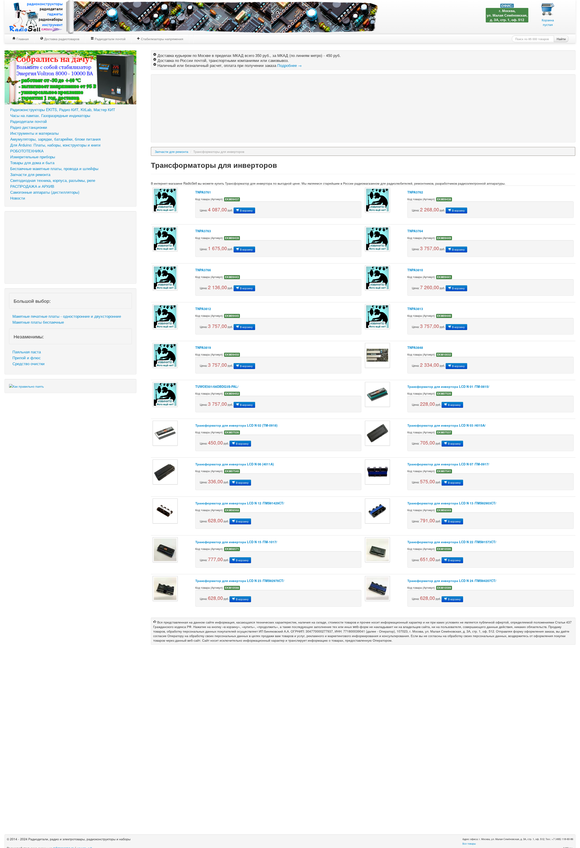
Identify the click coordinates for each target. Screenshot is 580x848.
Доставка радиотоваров (61, 39)
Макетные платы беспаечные (38, 322)
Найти (561, 39)
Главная (22, 39)
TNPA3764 (415, 231)
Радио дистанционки (28, 127)
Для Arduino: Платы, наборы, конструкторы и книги (55, 145)
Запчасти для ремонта (30, 174)
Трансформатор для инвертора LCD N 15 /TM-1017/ (236, 542)
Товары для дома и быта (32, 162)
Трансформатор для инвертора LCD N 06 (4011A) (234, 464)
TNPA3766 (203, 270)
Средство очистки (28, 363)
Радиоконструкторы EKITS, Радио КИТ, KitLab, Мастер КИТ (62, 109)
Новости (17, 198)
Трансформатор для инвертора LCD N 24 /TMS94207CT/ (451, 580)
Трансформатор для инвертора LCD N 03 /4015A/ (446, 425)
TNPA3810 (415, 270)
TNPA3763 (203, 231)
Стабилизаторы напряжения (161, 39)
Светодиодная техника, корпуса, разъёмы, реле (52, 180)
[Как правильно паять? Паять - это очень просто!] (26, 386)
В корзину (246, 210)
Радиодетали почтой (110, 39)
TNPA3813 (415, 308)
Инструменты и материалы (34, 133)
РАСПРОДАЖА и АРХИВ (32, 186)
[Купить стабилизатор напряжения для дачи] (70, 76)
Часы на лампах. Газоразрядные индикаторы (50, 115)
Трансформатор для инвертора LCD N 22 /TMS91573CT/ (451, 542)
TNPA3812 (203, 308)
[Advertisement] (70, 247)
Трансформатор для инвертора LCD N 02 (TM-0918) (236, 425)
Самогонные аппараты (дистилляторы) (45, 192)
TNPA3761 (203, 192)
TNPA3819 (203, 347)
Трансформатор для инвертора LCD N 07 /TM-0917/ (448, 464)
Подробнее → (289, 65)
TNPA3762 (415, 192)
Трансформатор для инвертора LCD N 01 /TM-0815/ (448, 386)
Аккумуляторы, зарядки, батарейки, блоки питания (55, 139)
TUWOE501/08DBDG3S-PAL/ (216, 386)
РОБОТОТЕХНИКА (27, 151)
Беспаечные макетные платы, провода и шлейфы (54, 168)
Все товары (469, 843)
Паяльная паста (26, 351)
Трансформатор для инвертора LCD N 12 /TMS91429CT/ (239, 503)
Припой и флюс (26, 357)
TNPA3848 (415, 347)
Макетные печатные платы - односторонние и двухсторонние (66, 316)
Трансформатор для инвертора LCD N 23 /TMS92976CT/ (239, 580)
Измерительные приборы (32, 156)
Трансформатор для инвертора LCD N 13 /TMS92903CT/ (451, 503)
